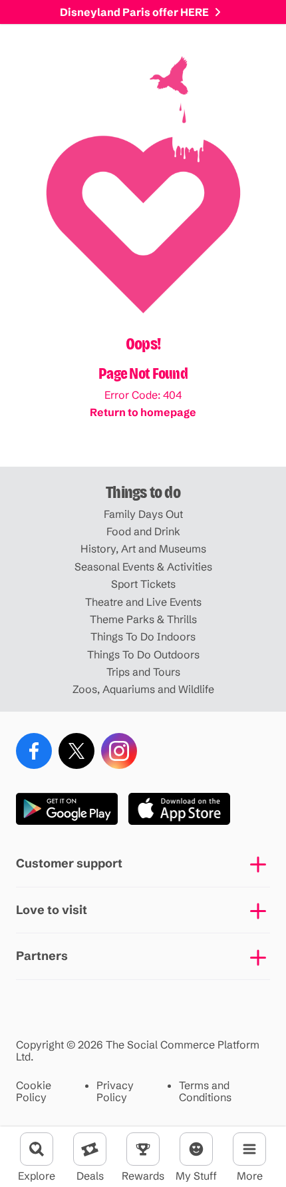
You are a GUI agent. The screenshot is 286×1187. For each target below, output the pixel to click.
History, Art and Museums (143, 549)
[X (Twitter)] (76, 751)
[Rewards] (143, 1149)
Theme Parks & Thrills (143, 619)
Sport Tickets (143, 584)
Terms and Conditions (205, 1091)
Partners (42, 955)
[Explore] (36, 1149)
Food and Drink (143, 531)
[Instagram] (119, 751)
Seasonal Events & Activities (143, 567)
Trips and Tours (143, 672)
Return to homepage (143, 412)
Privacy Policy (115, 1091)
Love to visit (51, 909)
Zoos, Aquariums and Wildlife (143, 689)
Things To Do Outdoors (143, 654)
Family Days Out (143, 514)
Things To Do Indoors (143, 636)
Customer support (69, 863)
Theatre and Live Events (143, 602)
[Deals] (89, 1149)
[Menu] (249, 1149)
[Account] (196, 1149)
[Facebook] (34, 751)
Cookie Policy (33, 1091)
